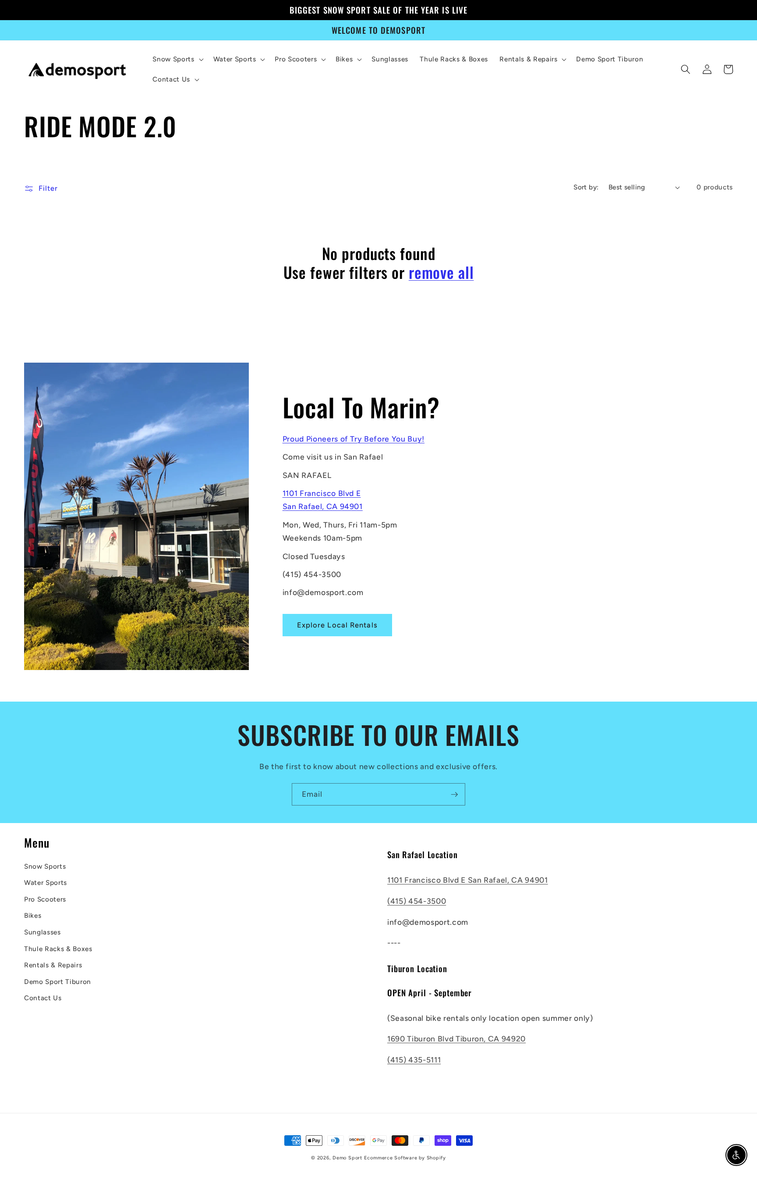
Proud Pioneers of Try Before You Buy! (353, 438)
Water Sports (45, 882)
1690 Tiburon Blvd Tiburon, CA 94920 (456, 1038)
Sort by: (586, 187)
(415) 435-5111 (414, 1059)
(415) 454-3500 (416, 900)
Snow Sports (45, 866)
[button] (177, 59)
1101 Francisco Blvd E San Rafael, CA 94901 (467, 879)
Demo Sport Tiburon (57, 981)
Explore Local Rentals (337, 624)
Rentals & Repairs (53, 965)
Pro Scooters (45, 899)
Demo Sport (347, 1158)
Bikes (32, 915)
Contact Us (43, 998)
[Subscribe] (454, 794)
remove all (441, 272)
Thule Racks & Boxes (58, 949)
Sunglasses (42, 932)
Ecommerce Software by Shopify (405, 1158)
